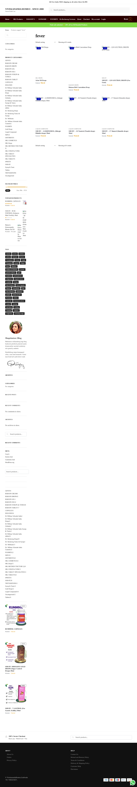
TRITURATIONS (10, 173)
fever (7, 266)
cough (23, 260)
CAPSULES (9, 82)
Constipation (9, 260)
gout (19, 272)
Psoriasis (8, 298)
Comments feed (10, 460)
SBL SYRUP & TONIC (12, 151)
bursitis (22, 257)
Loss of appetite (20, 285)
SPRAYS (8, 161)
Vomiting (8, 310)
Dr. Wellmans (9, 118)
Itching (16, 282)
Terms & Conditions (77, 760)
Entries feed (9, 457)
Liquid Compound (42, 129)
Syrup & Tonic (9, 167)
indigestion (9, 279)
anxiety (15, 254)
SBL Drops (39, 78)
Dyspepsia (9, 263)
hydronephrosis (18, 276)
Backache (15, 257)
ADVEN (8, 60)
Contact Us (74, 754)
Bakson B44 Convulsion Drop (79, 87)
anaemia (8, 254)
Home (7, 30)
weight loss (9, 313)
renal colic (8, 301)
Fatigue (23, 263)
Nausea (8, 288)
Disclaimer (74, 769)
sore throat (9, 307)
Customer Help (76, 766)
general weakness (10, 272)
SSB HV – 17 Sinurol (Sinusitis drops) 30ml (115, 132)
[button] (128, 19)
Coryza (17, 260)
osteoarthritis (16, 288)
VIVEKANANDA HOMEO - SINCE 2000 (24, 9)
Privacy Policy (12, 760)
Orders (9, 757)
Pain (23, 288)
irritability (8, 282)
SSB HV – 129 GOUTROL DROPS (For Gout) (116, 81)
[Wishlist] (62, 49)
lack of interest (10, 285)
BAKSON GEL (10, 69)
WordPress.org (9, 462)
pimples (8, 294)
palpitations (19, 291)
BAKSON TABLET (11, 79)
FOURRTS (8, 126)
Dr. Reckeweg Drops (11, 111)
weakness (16, 310)
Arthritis (21, 254)
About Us (10, 754)
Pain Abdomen (10, 291)
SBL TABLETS (10, 159)
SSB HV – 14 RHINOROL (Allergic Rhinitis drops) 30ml (48, 132)
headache (8, 276)
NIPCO (7, 135)
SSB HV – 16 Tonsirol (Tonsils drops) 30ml (82, 132)
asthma (8, 257)
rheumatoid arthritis (19, 301)
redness (16, 298)
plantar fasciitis (17, 294)
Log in (7, 454)
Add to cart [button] (50, 87)
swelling (16, 307)
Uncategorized (9, 176)
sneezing (15, 304)
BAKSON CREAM (11, 63)
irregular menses (19, 279)
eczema (16, 263)
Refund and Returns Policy (80, 757)
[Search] (30, 472)
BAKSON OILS (10, 72)
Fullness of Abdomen (11, 269)
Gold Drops (8, 129)
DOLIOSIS (8, 85)
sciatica (8, 304)
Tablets (7, 170)
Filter (7, 190)
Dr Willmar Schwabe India (13, 88)
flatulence (14, 266)
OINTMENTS (9, 138)
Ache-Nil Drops (41, 80)
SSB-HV (104, 78)
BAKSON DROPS (74, 85)
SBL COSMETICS (11, 140)
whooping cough (19, 313)
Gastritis (22, 269)
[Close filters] (27, 34)
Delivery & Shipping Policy (80, 763)
